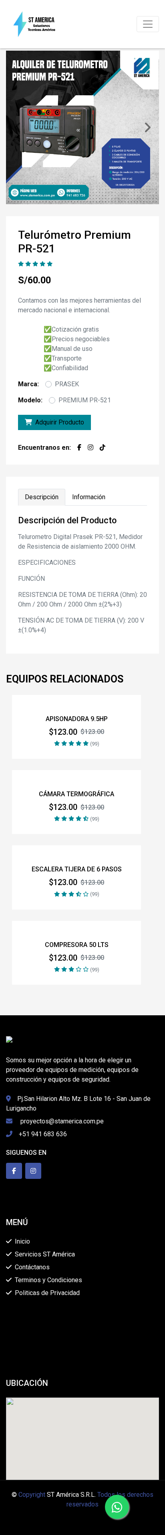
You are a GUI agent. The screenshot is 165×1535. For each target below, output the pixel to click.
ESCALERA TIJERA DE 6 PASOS (77, 869)
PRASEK (67, 384)
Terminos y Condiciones (48, 1280)
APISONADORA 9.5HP (77, 719)
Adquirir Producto (59, 422)
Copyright (31, 1494)
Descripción (41, 497)
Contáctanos (32, 1267)
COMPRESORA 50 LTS (77, 945)
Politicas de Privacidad (47, 1293)
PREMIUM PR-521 (84, 400)
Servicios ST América (45, 1254)
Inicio (22, 1241)
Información (88, 497)
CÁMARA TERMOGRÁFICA (76, 794)
